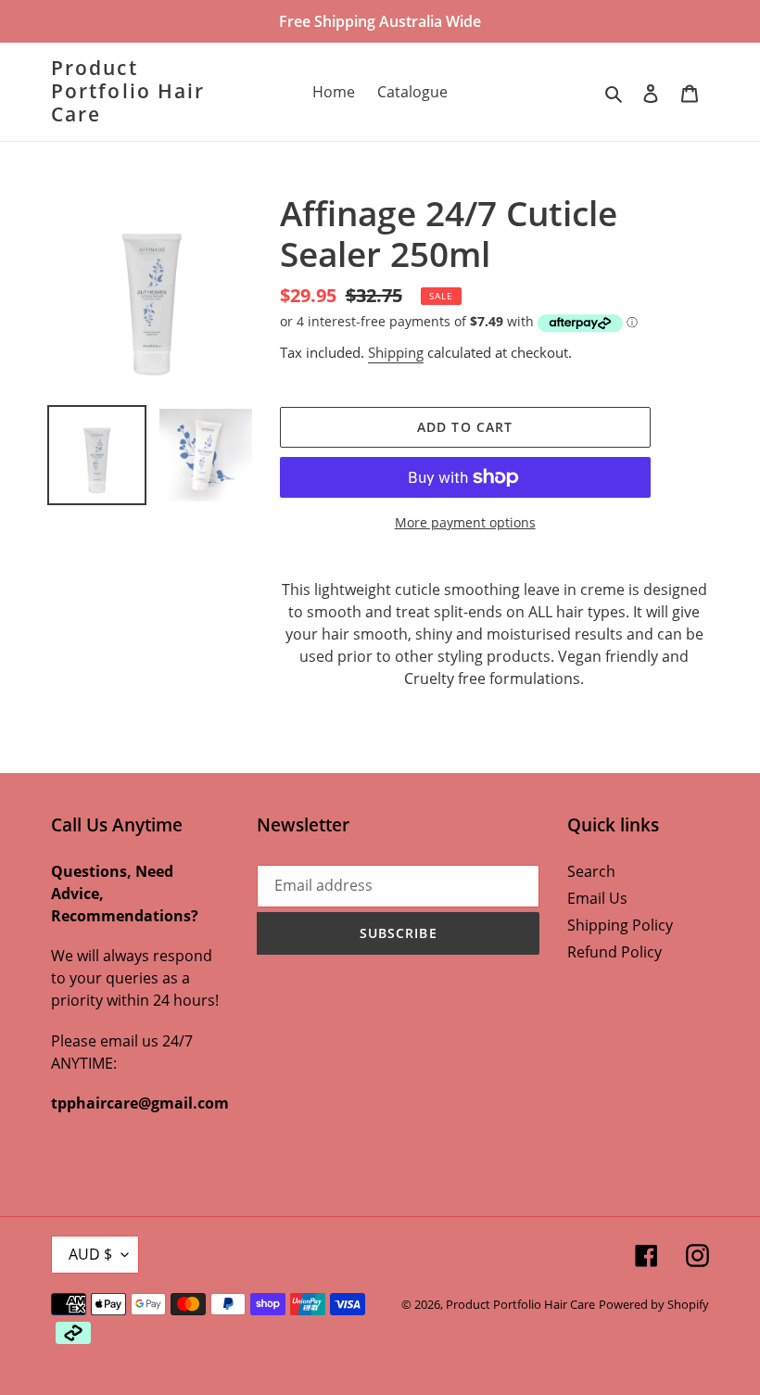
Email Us (597, 898)
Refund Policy (614, 952)
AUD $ (90, 1254)
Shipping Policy (620, 925)
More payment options (465, 522)
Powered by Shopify (654, 1304)
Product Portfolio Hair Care (128, 92)
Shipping (396, 352)
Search (591, 871)
